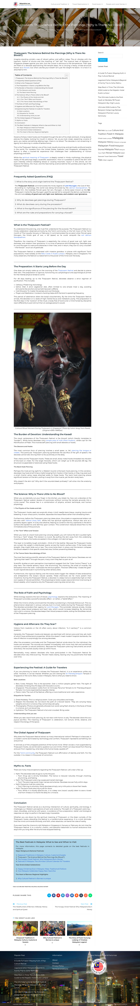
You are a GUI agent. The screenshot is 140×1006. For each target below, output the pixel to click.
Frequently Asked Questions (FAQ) (28, 81)
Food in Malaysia (115, 134)
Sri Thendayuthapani (74, 674)
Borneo (101, 130)
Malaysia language (120, 142)
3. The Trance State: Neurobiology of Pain (34, 101)
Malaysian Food (106, 145)
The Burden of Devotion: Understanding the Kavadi (34, 88)
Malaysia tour (112, 149)
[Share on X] (49, 895)
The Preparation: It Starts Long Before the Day (32, 85)
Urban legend (107, 160)
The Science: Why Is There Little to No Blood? (32, 95)
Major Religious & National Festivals (32, 127)
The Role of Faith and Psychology (28, 104)
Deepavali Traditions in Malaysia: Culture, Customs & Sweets (25, 940)
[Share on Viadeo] (86, 895)
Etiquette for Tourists (27, 113)
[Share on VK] (72, 895)
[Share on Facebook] (54, 895)
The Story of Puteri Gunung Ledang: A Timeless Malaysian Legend (79, 940)
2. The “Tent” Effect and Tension (30, 99)
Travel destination (110, 156)
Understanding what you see (30, 115)
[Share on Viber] (67, 895)
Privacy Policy (58, 966)
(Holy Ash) (36, 520)
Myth (104, 153)
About (54, 960)
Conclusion (21, 123)
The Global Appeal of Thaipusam (28, 118)
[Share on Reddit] (76, 895)
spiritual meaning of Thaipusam (35, 157)
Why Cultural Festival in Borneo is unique (52, 939)
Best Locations (24, 111)
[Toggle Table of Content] (65, 75)
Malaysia (34, 886)
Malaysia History (42, 886)
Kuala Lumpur (107, 138)
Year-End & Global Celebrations (30, 130)
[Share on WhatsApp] (90, 895)
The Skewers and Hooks (27, 90)
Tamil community (27, 753)
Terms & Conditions (60, 969)
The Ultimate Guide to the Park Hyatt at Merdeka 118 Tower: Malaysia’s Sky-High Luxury (110, 100)
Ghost (100, 138)
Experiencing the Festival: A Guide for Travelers (33, 109)
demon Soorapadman (78, 188)
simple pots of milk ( (55, 440)
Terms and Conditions (121, 1004)
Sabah (123, 153)
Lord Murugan (52, 607)
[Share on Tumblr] (81, 895)
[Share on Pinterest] (58, 895)
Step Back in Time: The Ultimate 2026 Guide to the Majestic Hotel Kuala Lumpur (111, 90)
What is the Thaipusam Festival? (28, 83)
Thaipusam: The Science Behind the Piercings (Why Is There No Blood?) (79, 30)
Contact (55, 963)
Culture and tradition (23, 886)
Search (101, 53)
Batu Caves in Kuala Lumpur (53, 254)
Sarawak (101, 156)
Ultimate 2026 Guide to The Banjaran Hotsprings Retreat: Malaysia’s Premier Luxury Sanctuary (30, 995)
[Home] (39, 30)
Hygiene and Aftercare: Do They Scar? (29, 106)
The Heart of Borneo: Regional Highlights (34, 132)
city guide (108, 130)
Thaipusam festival (65, 270)
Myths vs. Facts (22, 120)
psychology (53, 597)
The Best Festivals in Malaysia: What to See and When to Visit (39, 125)
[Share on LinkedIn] (63, 895)
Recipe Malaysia (113, 153)
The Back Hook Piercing (28, 92)
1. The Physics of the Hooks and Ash (31, 97)
